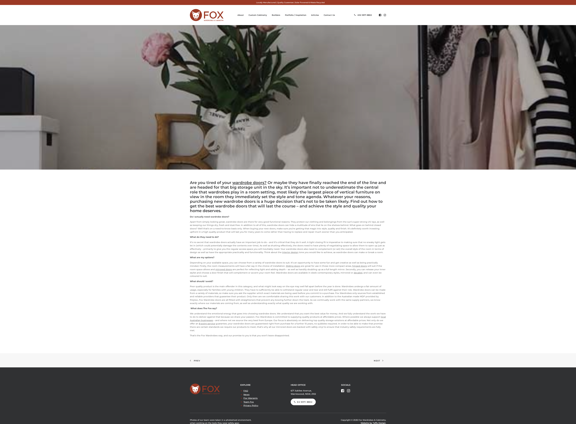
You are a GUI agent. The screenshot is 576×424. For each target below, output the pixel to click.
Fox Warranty (250, 398)
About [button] (240, 15)
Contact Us (329, 15)
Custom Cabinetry (258, 15)
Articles (315, 15)
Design (272, 101)
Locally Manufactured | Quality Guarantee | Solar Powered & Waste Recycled (290, 2)
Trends (287, 101)
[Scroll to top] (570, 418)
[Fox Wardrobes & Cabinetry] (207, 15)
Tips (279, 101)
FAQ (245, 390)
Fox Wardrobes (323, 101)
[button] (380, 15)
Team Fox (248, 402)
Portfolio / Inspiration (295, 15)
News (246, 394)
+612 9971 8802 (364, 15)
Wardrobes (299, 101)
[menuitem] (290, 2)
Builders (276, 15)
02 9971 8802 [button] (304, 402)
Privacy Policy (250, 405)
